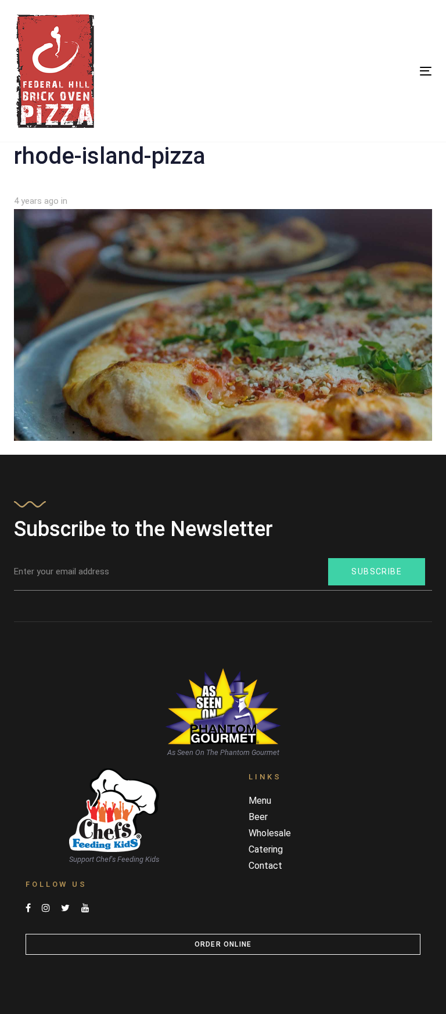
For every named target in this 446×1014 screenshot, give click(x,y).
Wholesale (270, 833)
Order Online (223, 944)
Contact (265, 865)
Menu (260, 800)
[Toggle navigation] (362, 71)
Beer (258, 816)
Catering (266, 849)
